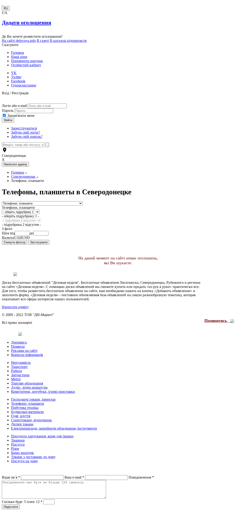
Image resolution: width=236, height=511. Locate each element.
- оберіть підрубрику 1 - (20, 216)
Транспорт (19, 367)
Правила (18, 346)
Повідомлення (141, 477)
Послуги (18, 444)
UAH (18, 238)
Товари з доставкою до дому (33, 457)
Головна (17, 53)
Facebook (18, 81)
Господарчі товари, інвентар (33, 399)
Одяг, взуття (20, 416)
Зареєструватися (24, 128)
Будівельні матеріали (27, 412)
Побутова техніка (24, 408)
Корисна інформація (27, 355)
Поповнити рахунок (27, 61)
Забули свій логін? (25, 132)
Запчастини (20, 375)
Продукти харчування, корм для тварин (42, 436)
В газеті (43, 41)
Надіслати (11, 506)
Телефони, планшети (18, 208)
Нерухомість (21, 363)
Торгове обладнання (27, 383)
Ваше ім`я (11, 477)
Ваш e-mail (74, 477)
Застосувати (38, 242)
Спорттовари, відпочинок (31, 420)
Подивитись (217, 320)
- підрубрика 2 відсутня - (21, 225)
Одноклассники (23, 85)
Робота (16, 371)
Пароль (8, 110)
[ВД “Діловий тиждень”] (2, 4)
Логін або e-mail (14, 106)
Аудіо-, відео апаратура (29, 387)
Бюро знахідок (22, 453)
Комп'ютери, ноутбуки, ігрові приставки (43, 391)
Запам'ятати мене (21, 116)
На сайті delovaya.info (19, 41)
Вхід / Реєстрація (15, 93)
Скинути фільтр (14, 242)
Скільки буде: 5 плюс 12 (22, 502)
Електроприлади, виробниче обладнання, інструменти (54, 428)
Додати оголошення (26, 23)
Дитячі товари (22, 424)
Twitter (16, 77)
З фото (7, 229)
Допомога (19, 342)
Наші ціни (19, 57)
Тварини (18, 440)
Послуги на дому (24, 461)
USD (26, 238)
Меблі (16, 379)
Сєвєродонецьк (14, 156)
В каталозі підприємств (68, 41)
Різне (15, 449)
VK (14, 73)
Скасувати (10, 45)
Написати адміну (15, 307)
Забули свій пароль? (26, 136)
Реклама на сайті (24, 351)
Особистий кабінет (26, 65)
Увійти (8, 120)
